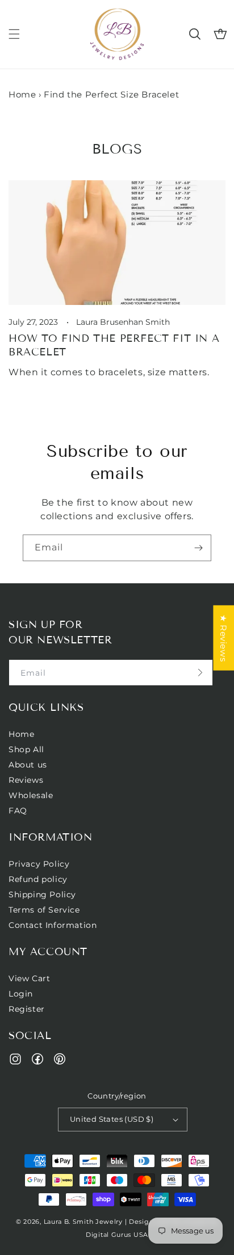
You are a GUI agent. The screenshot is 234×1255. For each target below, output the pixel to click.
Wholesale (31, 795)
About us (28, 765)
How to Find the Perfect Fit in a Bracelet (114, 345)
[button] (14, 34)
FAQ (18, 810)
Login (21, 994)
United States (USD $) (111, 1118)
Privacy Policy (39, 864)
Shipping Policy (42, 894)
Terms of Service (44, 910)
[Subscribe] (198, 548)
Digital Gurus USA (117, 1235)
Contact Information (53, 925)
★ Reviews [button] (223, 638)
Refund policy (38, 879)
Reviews (26, 780)
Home (22, 94)
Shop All (26, 749)
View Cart (29, 978)
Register (27, 1009)
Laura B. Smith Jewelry (83, 1222)
